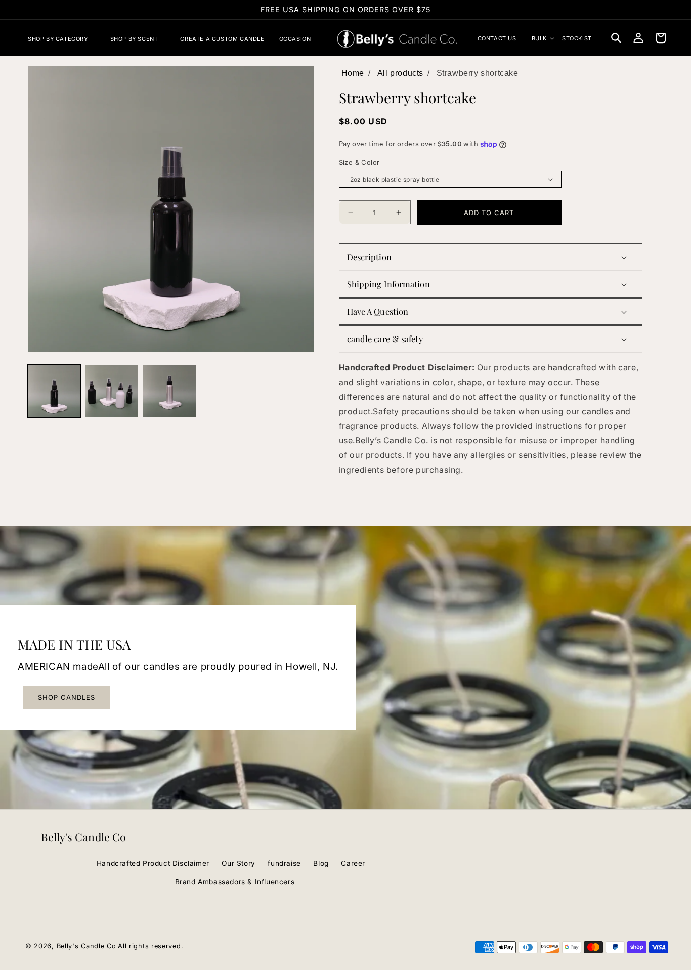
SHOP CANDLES (66, 697)
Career (353, 863)
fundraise (284, 863)
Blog (320, 863)
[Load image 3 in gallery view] (169, 391)
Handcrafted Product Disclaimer (153, 863)
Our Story (238, 863)
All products (400, 73)
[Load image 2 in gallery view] (111, 391)
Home (352, 73)
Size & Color (359, 162)
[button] (62, 39)
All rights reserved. (150, 946)
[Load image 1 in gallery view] (54, 391)
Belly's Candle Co (86, 946)
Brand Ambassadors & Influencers (235, 882)
